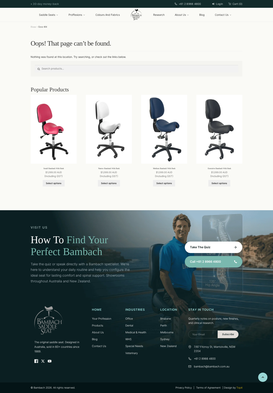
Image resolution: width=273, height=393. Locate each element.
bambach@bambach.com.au (211, 366)
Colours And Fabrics (107, 14)
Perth (163, 325)
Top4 (239, 387)
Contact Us (221, 14)
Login (219, 3)
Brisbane (165, 318)
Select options (53, 183)
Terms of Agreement (208, 387)
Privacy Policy (184, 387)
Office (129, 318)
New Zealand (168, 346)
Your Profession (101, 318)
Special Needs (134, 346)
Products (97, 325)
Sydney (165, 339)
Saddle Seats (47, 14)
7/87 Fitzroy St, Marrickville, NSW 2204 (214, 349)
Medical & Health (135, 332)
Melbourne (166, 332)
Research (159, 14)
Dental (129, 325)
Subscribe (228, 334)
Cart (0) (237, 3)
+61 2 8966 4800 (190, 3)
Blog (202, 14)
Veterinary (131, 353)
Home (33, 27)
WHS (128, 339)
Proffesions (75, 14)
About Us (180, 14)
